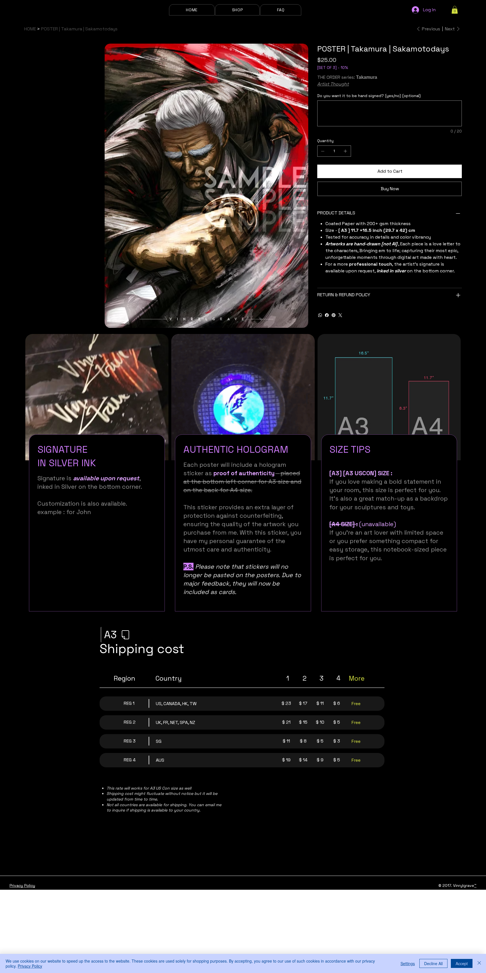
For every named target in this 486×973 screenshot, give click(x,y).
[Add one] (345, 151)
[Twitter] (340, 315)
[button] (280, 9)
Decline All (433, 963)
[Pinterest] (333, 315)
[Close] (479, 963)
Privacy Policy (22, 885)
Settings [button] (407, 963)
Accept (462, 963)
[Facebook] (327, 315)
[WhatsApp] (320, 315)
